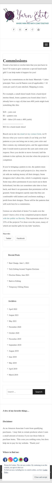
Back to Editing (15, 281)
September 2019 (15, 345)
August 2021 (14, 315)
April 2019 (13, 369)
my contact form (34, 134)
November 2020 (15, 327)
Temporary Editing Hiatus (19, 287)
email (22, 134)
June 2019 (13, 357)
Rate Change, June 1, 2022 (19, 263)
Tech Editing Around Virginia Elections (24, 269)
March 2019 (13, 375)
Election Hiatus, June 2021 (19, 275)
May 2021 (13, 321)
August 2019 (14, 351)
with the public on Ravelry (14, 218)
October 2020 (14, 333)
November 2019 (15, 339)
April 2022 (13, 309)
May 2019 (13, 363)
